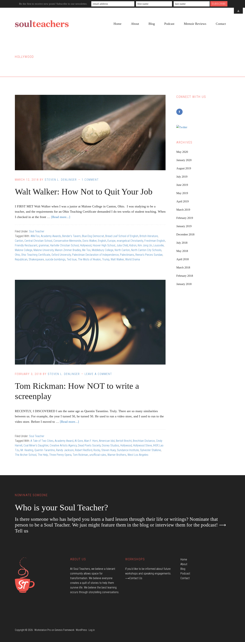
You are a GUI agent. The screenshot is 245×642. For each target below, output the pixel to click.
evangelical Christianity (130, 240)
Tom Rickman (80, 454)
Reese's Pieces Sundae (148, 254)
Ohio (17, 254)
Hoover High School (104, 245)
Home (183, 559)
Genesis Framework (64, 630)
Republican (21, 259)
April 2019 (182, 201)
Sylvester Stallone (150, 450)
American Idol (107, 440)
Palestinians (127, 254)
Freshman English (154, 240)
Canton (19, 240)
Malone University (44, 250)
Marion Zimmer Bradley (68, 250)
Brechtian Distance (144, 440)
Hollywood (85, 245)
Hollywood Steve (142, 445)
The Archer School (25, 454)
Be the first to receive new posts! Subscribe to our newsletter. (53, 3)
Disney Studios (110, 445)
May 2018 (182, 250)
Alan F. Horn (91, 440)
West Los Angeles (138, 454)
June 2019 (182, 184)
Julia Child (122, 245)
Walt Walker (117, 259)
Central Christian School (38, 240)
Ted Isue (72, 259)
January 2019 (184, 226)
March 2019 (183, 209)
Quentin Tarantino (44, 450)
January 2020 (184, 160)
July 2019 (181, 176)
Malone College (23, 250)
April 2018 (182, 259)
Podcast (185, 573)
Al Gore (79, 440)
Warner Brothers (116, 454)
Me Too (86, 250)
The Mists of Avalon (89, 259)
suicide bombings (55, 259)
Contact (185, 578)
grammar (44, 245)
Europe (111, 240)
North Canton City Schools (146, 250)
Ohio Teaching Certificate (35, 254)
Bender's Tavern (71, 236)
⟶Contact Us (133, 578)
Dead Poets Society (89, 445)
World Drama (132, 259)
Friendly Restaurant (26, 245)
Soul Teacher (36, 231)
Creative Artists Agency (63, 445)
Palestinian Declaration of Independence (95, 254)
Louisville (158, 245)
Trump (105, 259)
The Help (43, 454)
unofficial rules (97, 454)
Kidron (132, 245)
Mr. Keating (26, 450)
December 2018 (185, 234)
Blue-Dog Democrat (93, 236)
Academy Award (64, 440)
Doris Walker (90, 240)
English (102, 240)
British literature (149, 236)
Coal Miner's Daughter (35, 445)
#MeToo (35, 236)
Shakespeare (36, 259)
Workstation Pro (42, 630)
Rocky (96, 450)
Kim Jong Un (145, 245)
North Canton (122, 250)
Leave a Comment (98, 374)
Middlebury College (102, 250)
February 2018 (184, 275)
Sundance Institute (128, 450)
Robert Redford (83, 450)
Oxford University (61, 254)
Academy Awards (51, 236)
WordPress (81, 630)
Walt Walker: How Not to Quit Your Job (83, 191)
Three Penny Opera (60, 454)
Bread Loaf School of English (121, 236)
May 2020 (182, 151)
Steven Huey (108, 450)
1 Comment (90, 179)
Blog (182, 569)
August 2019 (183, 168)
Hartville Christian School (64, 245)
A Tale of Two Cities (41, 440)
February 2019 (184, 217)
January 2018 (184, 284)
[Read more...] (60, 217)
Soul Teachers (42, 23)
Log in (92, 630)
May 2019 (182, 193)
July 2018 (181, 242)
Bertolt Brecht (124, 440)
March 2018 (183, 267)
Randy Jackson (65, 450)
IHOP (155, 445)
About (183, 564)
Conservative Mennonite (67, 240)
